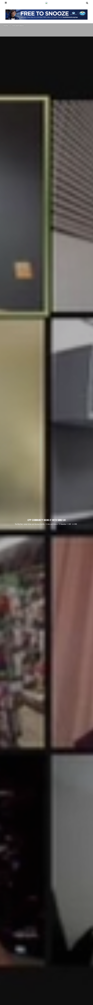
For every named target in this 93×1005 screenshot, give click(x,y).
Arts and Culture (53, 524)
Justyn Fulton (27, 524)
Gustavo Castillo (40, 524)
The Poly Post (19, 524)
